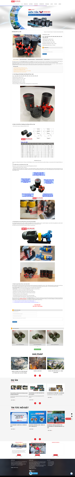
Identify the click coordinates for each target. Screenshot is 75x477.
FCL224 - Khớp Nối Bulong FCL (37, 340)
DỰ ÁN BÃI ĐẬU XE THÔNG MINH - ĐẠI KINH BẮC (37, 388)
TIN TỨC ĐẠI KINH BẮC (51, 457)
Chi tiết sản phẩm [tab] (15, 55)
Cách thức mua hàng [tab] (23, 55)
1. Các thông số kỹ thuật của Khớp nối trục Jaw (20, 63)
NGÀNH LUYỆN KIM (19, 366)
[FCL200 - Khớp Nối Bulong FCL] (20, 332)
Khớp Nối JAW (61, 27)
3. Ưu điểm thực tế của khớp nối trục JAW (19, 65)
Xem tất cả (37, 450)
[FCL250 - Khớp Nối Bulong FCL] (55, 332)
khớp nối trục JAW (24, 160)
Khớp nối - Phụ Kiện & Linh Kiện (55, 27)
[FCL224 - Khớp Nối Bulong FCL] (37, 332)
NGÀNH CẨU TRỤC (55, 366)
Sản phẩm (48, 27)
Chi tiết (19, 450)
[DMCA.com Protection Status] (32, 466)
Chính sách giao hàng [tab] (31, 55)
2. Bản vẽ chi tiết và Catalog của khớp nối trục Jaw (20, 64)
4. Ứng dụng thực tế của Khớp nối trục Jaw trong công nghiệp (22, 66)
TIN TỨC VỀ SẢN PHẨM (51, 458)
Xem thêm (55, 450)
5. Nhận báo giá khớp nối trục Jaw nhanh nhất (19, 67)
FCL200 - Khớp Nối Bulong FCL (20, 340)
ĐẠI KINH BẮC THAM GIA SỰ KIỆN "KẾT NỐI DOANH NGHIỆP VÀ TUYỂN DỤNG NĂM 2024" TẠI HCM (37, 422)
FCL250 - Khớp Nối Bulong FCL (55, 340)
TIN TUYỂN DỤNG (50, 461)
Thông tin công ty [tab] (47, 55)
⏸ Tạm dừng (70, 8)
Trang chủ (45, 27)
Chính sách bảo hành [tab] (39, 55)
